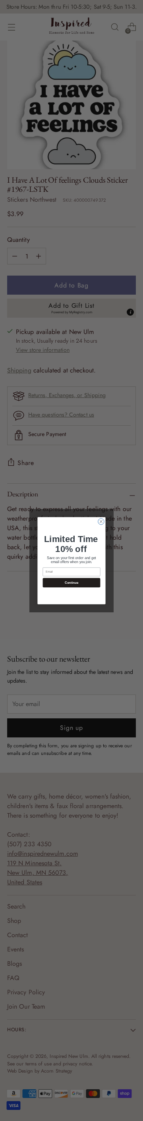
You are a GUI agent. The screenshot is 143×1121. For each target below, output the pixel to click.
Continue (71, 582)
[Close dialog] (101, 521)
